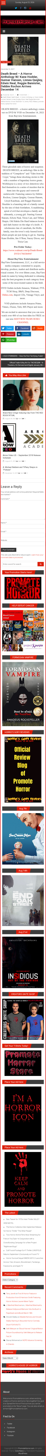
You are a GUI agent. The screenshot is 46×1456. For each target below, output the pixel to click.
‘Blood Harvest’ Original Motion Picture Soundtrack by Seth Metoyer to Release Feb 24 (24, 1332)
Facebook (11, 1428)
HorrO (20, 418)
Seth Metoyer (11, 1329)
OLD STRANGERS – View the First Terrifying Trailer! (23, 356)
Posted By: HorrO (8, 95)
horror (26, 101)
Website (4, 540)
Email (3, 531)
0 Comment (23, 95)
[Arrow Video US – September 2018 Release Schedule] (23, 437)
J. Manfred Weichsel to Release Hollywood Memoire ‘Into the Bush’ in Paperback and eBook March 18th (24, 1309)
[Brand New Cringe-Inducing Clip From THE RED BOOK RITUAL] (23, 395)
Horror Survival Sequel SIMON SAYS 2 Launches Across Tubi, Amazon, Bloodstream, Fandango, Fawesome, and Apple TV (23, 1262)
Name (4, 523)
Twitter (9, 1424)
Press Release (6, 62)
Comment (5, 499)
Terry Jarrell (10, 1294)
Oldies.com (7, 295)
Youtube (10, 1435)
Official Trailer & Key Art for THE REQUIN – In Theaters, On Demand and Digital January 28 (25, 364)
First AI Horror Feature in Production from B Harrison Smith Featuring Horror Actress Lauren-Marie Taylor (23, 1297)
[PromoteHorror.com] (23, 21)
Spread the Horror (10, 104)
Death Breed (7, 97)
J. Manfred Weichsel (14, 1305)
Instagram (11, 1432)
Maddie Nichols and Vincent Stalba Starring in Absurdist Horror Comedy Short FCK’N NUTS (23, 1321)
